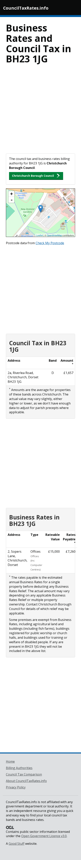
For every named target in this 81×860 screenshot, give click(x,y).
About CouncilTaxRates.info (26, 781)
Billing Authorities (19, 768)
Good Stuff (16, 843)
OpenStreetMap (54, 235)
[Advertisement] (40, 111)
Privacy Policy (16, 787)
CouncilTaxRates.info (25, 8)
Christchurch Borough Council (33, 176)
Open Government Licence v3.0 (44, 836)
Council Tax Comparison (24, 774)
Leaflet (39, 235)
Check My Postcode (50, 243)
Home (10, 761)
